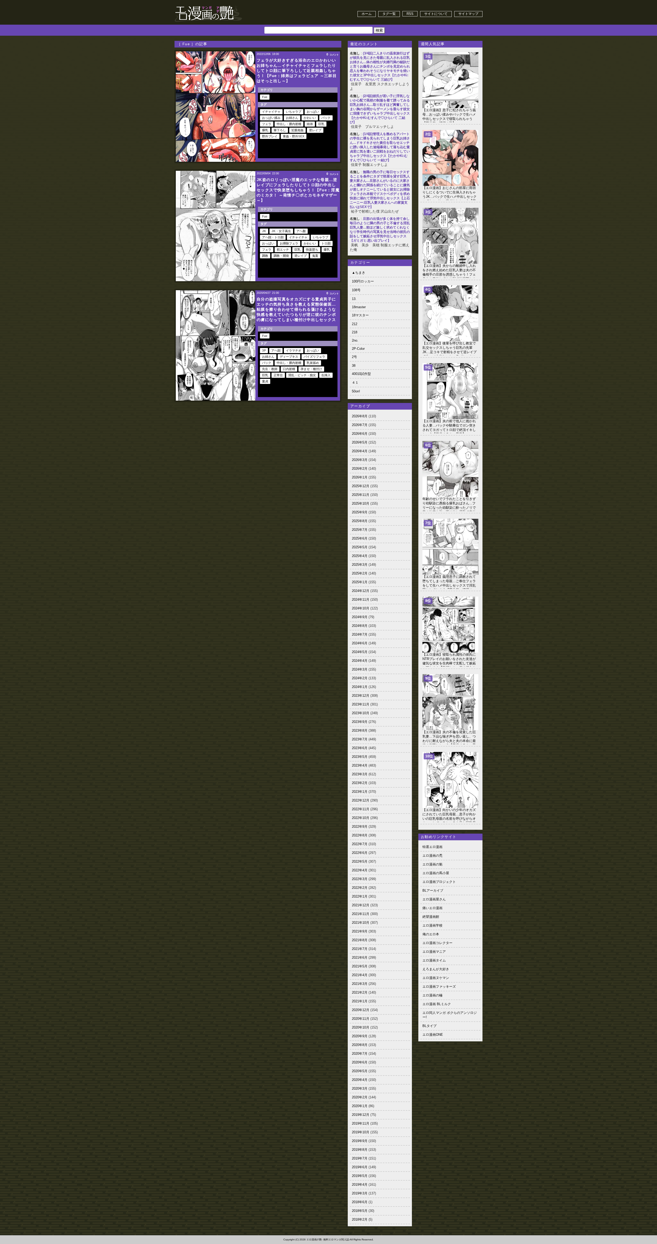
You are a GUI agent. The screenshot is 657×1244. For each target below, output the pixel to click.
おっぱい (313, 112)
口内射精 (289, 369)
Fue (264, 97)
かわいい (310, 118)
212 (354, 324)
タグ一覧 (389, 14)
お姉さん (292, 118)
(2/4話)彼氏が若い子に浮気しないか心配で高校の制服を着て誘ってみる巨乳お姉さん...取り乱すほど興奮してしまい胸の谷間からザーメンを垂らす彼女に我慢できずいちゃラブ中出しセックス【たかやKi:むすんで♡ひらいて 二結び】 (380, 109)
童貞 (265, 381)
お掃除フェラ (289, 243)
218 (354, 332)
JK (264, 231)
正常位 (278, 375)
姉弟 (310, 124)
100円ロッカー (363, 281)
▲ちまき (358, 273)
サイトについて (436, 14)
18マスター (360, 315)
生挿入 (326, 375)
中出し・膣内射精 (289, 124)
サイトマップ (468, 14)
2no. (355, 340)
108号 (356, 290)
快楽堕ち (312, 249)
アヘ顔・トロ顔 (273, 237)
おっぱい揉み (271, 118)
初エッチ (283, 249)
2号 (354, 357)
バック (326, 118)
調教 (265, 256)
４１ (355, 382)
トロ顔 (326, 243)
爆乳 (265, 130)
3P (264, 350)
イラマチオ (293, 350)
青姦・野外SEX (293, 136)
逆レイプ (315, 130)
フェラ (266, 124)
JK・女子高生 (281, 231)
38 (353, 365)
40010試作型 (361, 374)
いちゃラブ (293, 112)
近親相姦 (297, 130)
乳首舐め (313, 363)
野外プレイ (269, 136)
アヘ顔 (276, 350)
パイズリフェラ (314, 357)
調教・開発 (281, 256)
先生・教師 (269, 369)
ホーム (367, 14)
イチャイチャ (271, 112)
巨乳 (321, 124)
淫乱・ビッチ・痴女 (302, 375)
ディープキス (289, 357)
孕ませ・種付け (311, 369)
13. (354, 299)
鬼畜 (315, 256)
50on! (356, 391)
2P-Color (358, 349)
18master (359, 307)
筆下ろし (280, 130)
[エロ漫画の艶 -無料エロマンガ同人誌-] (208, 5)
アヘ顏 (301, 231)
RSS (410, 14)
